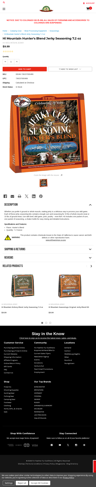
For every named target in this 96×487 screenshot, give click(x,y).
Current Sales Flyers (42, 353)
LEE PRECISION (40, 415)
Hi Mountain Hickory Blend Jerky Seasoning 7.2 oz (22, 307)
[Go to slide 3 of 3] (50, 323)
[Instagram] (76, 445)
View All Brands (40, 418)
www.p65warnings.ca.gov (56, 240)
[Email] (12, 196)
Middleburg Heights (72, 354)
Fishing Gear (9, 396)
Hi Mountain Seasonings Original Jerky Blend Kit (69, 307)
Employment (39, 372)
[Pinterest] (41, 196)
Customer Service (13, 343)
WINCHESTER (39, 387)
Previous (87, 266)
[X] (26, 196)
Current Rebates (10, 354)
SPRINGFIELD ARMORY (43, 406)
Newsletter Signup (41, 357)
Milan (66, 357)
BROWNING (38, 390)
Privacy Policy (49, 464)
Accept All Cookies (39, 483)
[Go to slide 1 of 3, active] (42, 323)
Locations (69, 343)
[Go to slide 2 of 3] (46, 323)
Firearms (7, 387)
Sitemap (21, 464)
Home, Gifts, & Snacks (13, 409)
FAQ (5, 370)
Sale (5, 412)
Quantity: (6, 56)
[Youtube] (60, 445)
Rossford (68, 360)
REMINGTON (39, 412)
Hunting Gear (9, 393)
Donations (38, 363)
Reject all (22, 483)
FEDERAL (37, 396)
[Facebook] (5, 196)
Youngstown (69, 363)
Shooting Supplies (11, 390)
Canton (67, 351)
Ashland (67, 348)
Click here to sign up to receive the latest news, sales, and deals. (48, 338)
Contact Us (8, 373)
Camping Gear (9, 399)
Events (37, 360)
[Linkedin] (33, 196)
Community (40, 343)
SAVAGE (37, 399)
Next (91, 266)
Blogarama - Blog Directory (67, 464)
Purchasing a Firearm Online (15, 351)
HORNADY (38, 393)
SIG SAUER (38, 409)
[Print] (19, 196)
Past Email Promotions (43, 369)
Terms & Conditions (34, 464)
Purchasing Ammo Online (14, 348)
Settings (9, 483)
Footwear (8, 402)
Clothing (7, 406)
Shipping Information (12, 357)
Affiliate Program (11, 360)
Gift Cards (8, 366)
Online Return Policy (12, 363)
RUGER (37, 402)
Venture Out (39, 366)
